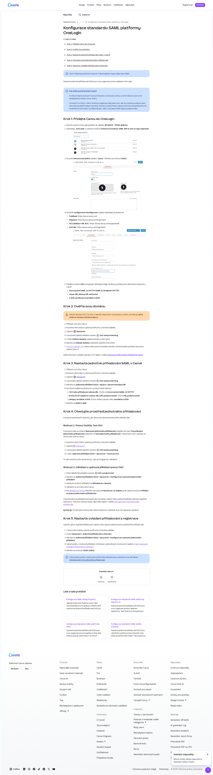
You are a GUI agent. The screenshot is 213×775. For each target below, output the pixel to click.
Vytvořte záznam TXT (75, 346)
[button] (82, 5)
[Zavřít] (207, 754)
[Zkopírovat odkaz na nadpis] (61, 118)
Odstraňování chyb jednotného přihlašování (87, 560)
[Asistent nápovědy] (208, 770)
